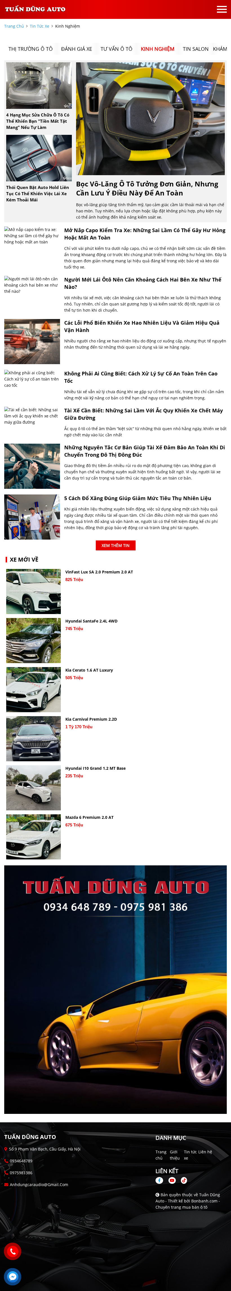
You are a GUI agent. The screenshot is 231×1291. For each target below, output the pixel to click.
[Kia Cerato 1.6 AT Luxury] (33, 689)
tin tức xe (39, 26)
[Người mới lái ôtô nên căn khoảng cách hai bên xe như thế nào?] (32, 285)
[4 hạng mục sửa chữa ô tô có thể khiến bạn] (39, 85)
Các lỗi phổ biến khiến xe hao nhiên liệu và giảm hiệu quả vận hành (141, 326)
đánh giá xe (76, 48)
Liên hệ (205, 1151)
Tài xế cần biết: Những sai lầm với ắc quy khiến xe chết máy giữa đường (143, 414)
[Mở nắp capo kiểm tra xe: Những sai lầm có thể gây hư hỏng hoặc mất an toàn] (32, 235)
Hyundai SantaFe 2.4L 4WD (91, 621)
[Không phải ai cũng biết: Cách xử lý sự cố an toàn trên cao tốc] (32, 379)
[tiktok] (182, 1180)
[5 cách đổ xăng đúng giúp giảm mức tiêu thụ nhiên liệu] (32, 517)
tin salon (196, 48)
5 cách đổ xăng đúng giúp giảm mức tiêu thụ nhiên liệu (137, 498)
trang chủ (14, 26)
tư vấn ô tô (116, 48)
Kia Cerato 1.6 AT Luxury (89, 670)
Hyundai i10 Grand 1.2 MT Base (95, 768)
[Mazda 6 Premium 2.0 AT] (33, 836)
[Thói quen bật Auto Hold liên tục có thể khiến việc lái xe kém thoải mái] (39, 158)
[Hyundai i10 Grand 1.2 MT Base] (33, 787)
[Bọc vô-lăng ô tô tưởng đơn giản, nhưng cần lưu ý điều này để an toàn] (150, 118)
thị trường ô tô (30, 48)
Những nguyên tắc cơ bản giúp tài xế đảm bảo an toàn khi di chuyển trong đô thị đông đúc (144, 451)
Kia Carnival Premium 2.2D (91, 719)
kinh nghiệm (157, 48)
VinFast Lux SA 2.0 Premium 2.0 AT (99, 572)
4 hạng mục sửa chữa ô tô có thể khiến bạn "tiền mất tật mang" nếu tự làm (37, 121)
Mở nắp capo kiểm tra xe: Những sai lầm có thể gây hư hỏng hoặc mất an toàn (144, 234)
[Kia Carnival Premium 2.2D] (33, 738)
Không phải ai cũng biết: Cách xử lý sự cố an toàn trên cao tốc (140, 377)
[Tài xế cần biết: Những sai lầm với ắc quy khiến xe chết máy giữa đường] (32, 416)
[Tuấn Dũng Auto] (35, 9)
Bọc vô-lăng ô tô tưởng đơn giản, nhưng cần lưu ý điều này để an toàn (147, 188)
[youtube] (172, 1180)
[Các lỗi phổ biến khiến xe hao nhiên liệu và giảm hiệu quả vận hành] (32, 341)
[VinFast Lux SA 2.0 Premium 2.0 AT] (33, 591)
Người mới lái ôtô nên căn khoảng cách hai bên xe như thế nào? (142, 283)
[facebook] (161, 1180)
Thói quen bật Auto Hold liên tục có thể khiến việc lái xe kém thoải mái (37, 193)
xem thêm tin (116, 545)
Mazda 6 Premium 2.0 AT (89, 817)
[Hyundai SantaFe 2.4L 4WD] (33, 640)
